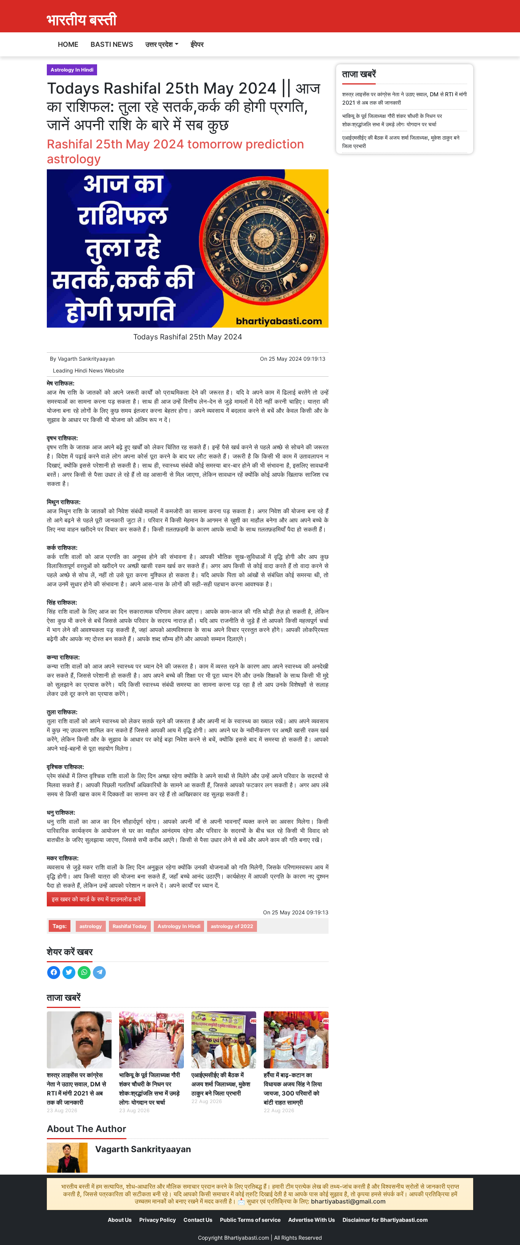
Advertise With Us (311, 1219)
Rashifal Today (130, 926)
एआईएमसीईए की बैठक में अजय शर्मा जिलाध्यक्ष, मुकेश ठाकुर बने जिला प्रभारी (220, 1084)
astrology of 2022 (232, 926)
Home (68, 44)
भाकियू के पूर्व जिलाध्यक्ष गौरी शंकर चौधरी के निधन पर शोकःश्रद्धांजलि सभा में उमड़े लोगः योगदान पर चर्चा (149, 1088)
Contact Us (197, 1219)
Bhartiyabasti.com (246, 1237)
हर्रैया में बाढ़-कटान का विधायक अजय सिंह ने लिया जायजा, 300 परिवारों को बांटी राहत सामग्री (293, 1088)
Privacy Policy (157, 1219)
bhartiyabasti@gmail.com (348, 1201)
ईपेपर (197, 44)
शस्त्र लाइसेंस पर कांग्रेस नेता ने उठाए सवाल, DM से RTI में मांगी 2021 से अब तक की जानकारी (76, 1088)
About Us (120, 1219)
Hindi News (89, 370)
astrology (91, 926)
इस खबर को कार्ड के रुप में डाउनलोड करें (96, 899)
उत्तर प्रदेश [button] (159, 44)
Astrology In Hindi (72, 70)
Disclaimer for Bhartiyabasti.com (385, 1219)
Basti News (112, 44)
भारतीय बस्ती (81, 19)
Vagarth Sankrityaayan (86, 358)
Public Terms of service (250, 1219)
